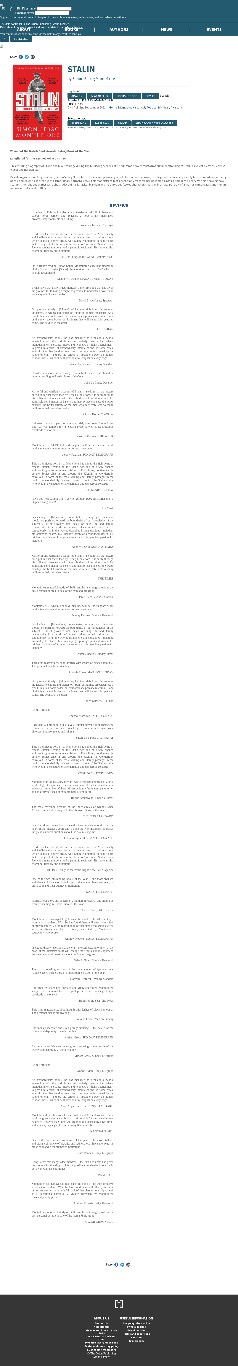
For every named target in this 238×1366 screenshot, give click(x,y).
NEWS (166, 29)
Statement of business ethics (101, 1338)
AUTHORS (119, 29)
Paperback (102, 123)
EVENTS (214, 29)
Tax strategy (136, 1341)
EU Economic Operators (101, 1349)
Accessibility (101, 1326)
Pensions (136, 1337)
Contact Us (101, 1323)
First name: (29, 8)
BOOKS (71, 29)
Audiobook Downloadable (154, 123)
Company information (136, 1323)
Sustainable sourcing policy (102, 1346)
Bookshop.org (127, 96)
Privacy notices (136, 1326)
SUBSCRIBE (21, 39)
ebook (122, 123)
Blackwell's (99, 96)
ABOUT (24, 29)
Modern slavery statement (101, 1342)
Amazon (76, 96)
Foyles (150, 96)
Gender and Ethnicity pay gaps (101, 1332)
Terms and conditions (136, 1333)
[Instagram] (18, 8)
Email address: (24, 13)
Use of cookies (136, 1330)
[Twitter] (3, 8)
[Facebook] (11, 9)
